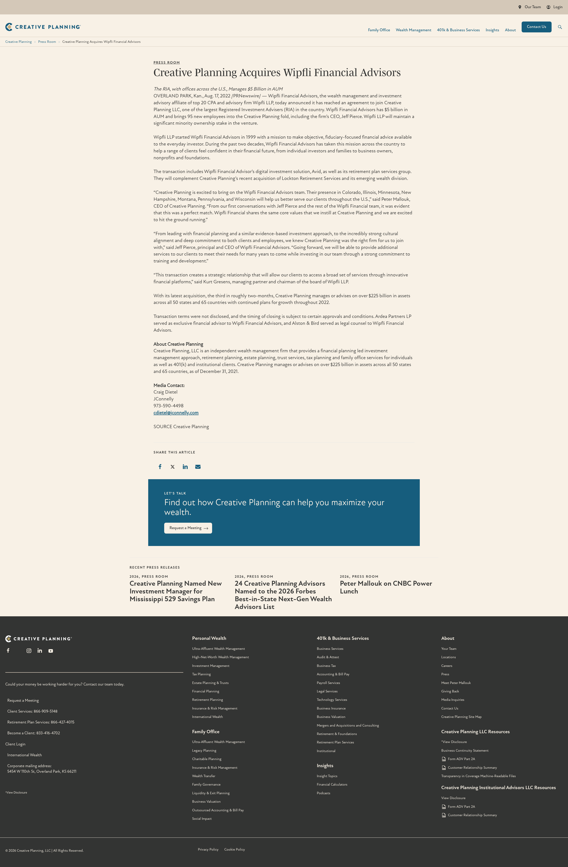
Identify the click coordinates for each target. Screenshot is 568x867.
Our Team (533, 7)
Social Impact (202, 818)
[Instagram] (29, 653)
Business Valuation (206, 801)
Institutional (326, 751)
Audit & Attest (328, 657)
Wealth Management (413, 30)
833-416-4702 (48, 733)
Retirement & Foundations (337, 734)
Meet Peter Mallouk (456, 683)
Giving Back (450, 691)
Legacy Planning (204, 750)
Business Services (330, 648)
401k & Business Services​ (458, 30)
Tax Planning (201, 674)
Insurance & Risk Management (214, 708)
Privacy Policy (208, 849)
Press (445, 674)
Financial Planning (205, 691)
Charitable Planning (206, 759)
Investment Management (210, 666)
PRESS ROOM (167, 62)
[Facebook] (8, 653)
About (510, 30)
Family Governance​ (206, 784)
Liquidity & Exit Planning (211, 793)
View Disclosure (453, 798)
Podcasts (323, 793)
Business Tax (326, 666)
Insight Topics (327, 776)
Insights (492, 30)
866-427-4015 (62, 722)
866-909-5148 (45, 711)
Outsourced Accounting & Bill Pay (218, 810)
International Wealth (24, 755)
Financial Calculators (332, 784)
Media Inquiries (452, 700)
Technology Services (332, 700)
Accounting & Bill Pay (333, 674)
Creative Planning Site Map (461, 717)
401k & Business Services (343, 638)
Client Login (15, 744)
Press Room (47, 41)
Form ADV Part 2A (461, 759)
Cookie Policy (234, 849)
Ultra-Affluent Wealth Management (218, 648)
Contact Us (536, 26)
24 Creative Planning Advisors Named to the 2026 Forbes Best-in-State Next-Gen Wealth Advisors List (283, 595)
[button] (557, 27)
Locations (448, 657)
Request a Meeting (23, 700)
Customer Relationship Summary (472, 767)
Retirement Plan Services (335, 742)
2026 (134, 576)
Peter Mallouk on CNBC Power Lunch (386, 587)
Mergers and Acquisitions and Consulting (348, 725)
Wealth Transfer (203, 776)
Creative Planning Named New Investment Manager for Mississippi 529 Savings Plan (176, 591)
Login (558, 7)
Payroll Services (328, 683)
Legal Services (327, 691)
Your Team (448, 648)
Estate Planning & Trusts (210, 683)
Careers (446, 666)
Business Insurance (331, 708)
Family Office (379, 30)
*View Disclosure (16, 792)
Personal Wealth (209, 638)
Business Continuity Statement (465, 750)
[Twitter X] (18, 653)
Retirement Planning (207, 700)
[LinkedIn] (40, 653)
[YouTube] (50, 653)
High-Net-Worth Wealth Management (220, 657)
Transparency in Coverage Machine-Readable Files (478, 776)
